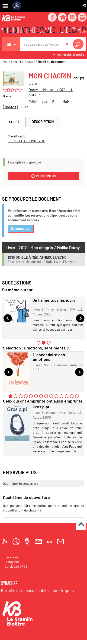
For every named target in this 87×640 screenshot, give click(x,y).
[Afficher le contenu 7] (41, 396)
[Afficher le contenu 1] (38, 343)
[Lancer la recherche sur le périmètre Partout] (79, 44)
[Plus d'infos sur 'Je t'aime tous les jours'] (16, 310)
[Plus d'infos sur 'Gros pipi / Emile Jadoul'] (17, 423)
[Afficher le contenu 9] (51, 396)
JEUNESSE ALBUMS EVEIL (26, 141)
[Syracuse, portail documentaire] (43, 30)
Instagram (12, 562)
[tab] (5, 541)
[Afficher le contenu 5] (31, 396)
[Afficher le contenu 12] (66, 396)
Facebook (12, 557)
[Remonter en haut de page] (81, 525)
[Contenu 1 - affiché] (10, 396)
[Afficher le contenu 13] (72, 396)
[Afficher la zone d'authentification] (18, 6)
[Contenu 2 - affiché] (43, 343)
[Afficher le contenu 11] (61, 396)
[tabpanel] (38, 138)
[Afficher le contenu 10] (56, 396)
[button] (84, 5)
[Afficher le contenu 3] (49, 343)
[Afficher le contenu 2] (15, 396)
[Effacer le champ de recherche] (67, 44)
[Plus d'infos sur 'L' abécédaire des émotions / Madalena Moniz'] (17, 371)
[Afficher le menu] (5, 6)
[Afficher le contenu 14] (77, 396)
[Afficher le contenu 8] (46, 396)
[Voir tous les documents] (68, 348)
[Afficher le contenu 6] (36, 396)
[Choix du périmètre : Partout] (11, 44)
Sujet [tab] (14, 121)
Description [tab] (43, 121)
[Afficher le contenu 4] (26, 396)
